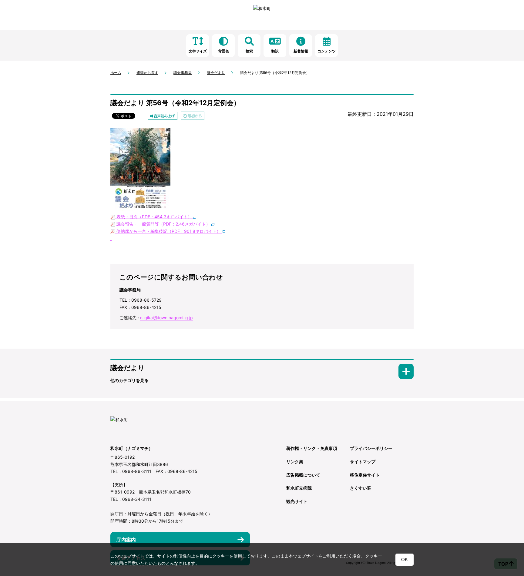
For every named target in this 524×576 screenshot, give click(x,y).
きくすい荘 (360, 488)
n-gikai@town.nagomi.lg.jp (166, 317)
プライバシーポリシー (371, 448)
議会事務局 (182, 72)
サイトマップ (362, 461)
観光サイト (296, 501)
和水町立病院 (299, 488)
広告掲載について (303, 474)
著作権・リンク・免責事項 (311, 448)
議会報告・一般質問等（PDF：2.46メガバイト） (163, 223)
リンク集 (294, 461)
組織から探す (147, 72)
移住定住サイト (365, 474)
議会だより (216, 72)
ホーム (115, 72)
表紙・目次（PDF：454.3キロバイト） (154, 216)
